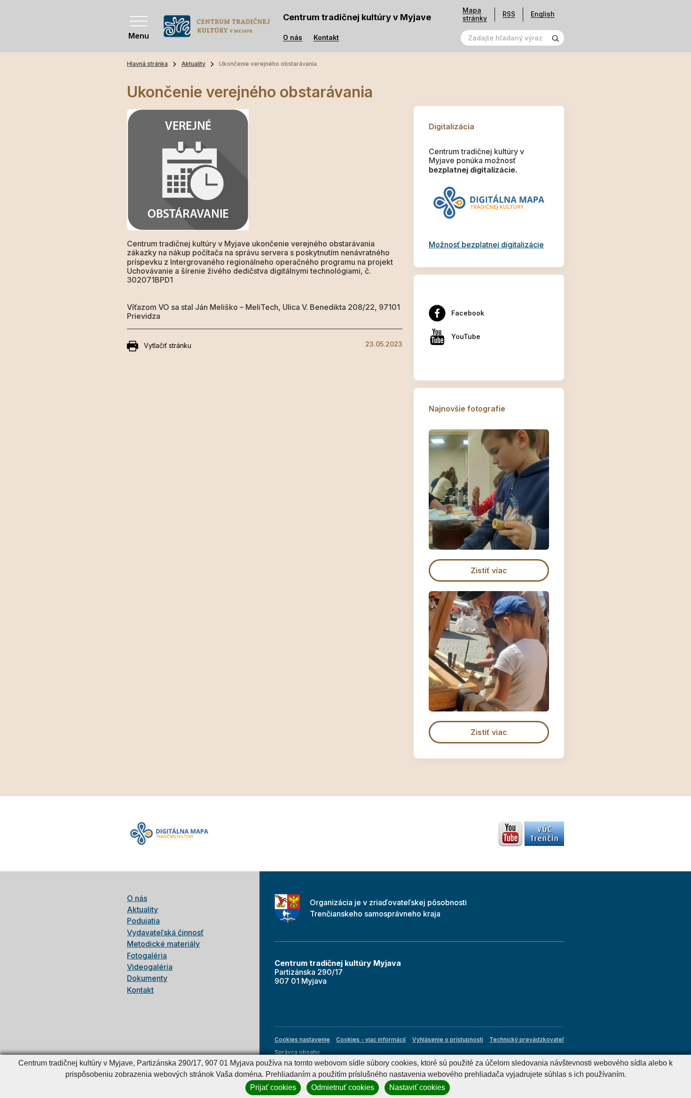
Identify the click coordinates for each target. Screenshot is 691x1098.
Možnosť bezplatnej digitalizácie (486, 244)
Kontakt (326, 37)
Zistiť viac (489, 570)
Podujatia (143, 920)
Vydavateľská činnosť (165, 932)
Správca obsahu (297, 1052)
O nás (292, 37)
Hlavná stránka (147, 63)
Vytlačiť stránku (167, 345)
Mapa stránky (475, 14)
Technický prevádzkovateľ (526, 1039)
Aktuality (193, 63)
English (543, 14)
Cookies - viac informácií (371, 1039)
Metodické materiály (163, 943)
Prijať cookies (273, 1087)
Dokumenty (147, 978)
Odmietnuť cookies (342, 1087)
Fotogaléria (147, 955)
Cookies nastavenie (302, 1039)
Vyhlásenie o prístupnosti (447, 1039)
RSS (509, 14)
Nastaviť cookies (417, 1087)
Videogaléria (150, 967)
